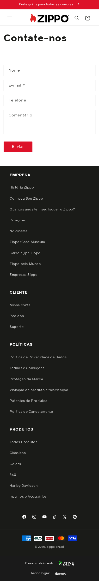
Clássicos (18, 453)
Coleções (18, 220)
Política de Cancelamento (31, 411)
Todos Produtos (23, 442)
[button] (9, 18)
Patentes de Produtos (28, 401)
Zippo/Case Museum (27, 242)
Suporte (17, 327)
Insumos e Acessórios (28, 496)
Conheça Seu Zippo (26, 198)
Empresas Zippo (23, 275)
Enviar (18, 147)
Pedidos (17, 316)
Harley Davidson (24, 485)
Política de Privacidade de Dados (38, 357)
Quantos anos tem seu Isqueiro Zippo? (42, 209)
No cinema (18, 231)
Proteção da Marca (26, 379)
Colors (15, 464)
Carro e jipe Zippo (25, 253)
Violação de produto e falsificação (39, 390)
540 (13, 475)
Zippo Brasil (55, 547)
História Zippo (22, 187)
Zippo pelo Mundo (25, 264)
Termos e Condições (27, 368)
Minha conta (20, 305)
